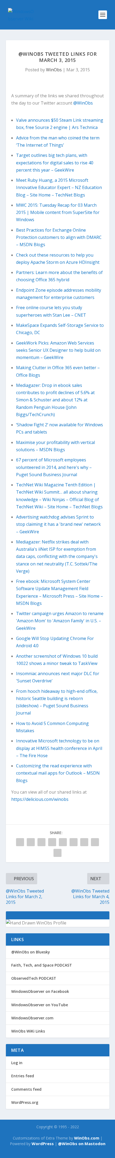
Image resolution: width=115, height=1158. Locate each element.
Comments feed (26, 1089)
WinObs (54, 70)
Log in (16, 1062)
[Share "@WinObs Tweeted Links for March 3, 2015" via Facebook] (20, 842)
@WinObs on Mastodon (81, 1143)
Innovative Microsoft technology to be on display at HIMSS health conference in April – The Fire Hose (59, 748)
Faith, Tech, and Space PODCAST (41, 965)
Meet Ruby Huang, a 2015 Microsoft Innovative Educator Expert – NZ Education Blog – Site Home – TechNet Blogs (59, 187)
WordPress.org (24, 1102)
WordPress (43, 1143)
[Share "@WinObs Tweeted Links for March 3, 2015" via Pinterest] (52, 842)
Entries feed (22, 1075)
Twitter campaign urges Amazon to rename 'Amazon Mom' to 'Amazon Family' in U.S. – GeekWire (59, 621)
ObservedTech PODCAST (33, 978)
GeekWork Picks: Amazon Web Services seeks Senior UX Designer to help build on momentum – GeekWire (58, 350)
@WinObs (83, 103)
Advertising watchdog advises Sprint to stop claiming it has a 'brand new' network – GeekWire (58, 524)
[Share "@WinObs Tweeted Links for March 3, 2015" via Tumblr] (41, 842)
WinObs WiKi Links (28, 1031)
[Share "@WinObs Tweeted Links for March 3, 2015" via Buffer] (73, 842)
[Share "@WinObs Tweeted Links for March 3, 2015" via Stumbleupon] (84, 842)
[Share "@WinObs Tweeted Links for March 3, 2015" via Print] (57, 853)
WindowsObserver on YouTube (39, 1004)
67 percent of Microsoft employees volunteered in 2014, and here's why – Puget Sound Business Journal (54, 467)
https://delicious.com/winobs (39, 799)
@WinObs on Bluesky (30, 951)
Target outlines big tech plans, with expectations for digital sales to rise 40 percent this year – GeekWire (54, 162)
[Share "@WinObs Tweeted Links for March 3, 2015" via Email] (95, 842)
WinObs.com (86, 1138)
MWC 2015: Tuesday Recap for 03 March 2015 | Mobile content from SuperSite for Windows (57, 212)
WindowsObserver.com (32, 1017)
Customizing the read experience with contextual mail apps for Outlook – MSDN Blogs (58, 773)
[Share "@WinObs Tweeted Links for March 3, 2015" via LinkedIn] (62, 842)
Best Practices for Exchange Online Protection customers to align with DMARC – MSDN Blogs (59, 237)
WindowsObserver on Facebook (40, 991)
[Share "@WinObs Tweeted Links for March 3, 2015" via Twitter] (30, 842)
